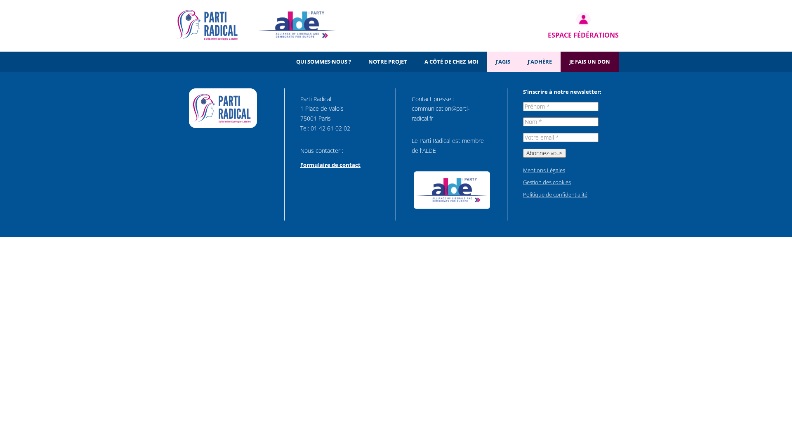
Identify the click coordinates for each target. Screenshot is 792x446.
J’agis (502, 61)
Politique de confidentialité (555, 194)
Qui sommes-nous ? (323, 61)
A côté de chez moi (451, 61)
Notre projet (387, 61)
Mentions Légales (544, 170)
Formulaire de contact (330, 164)
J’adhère (540, 61)
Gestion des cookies (547, 182)
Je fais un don (589, 61)
